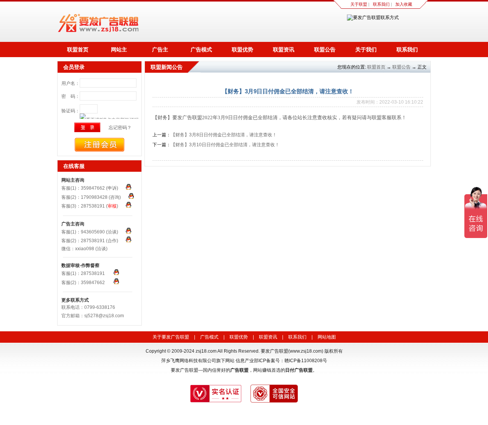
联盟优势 (242, 49)
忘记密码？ (120, 127)
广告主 (160, 49)
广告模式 (201, 49)
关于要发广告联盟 (170, 337)
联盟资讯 (283, 49)
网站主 (119, 49)
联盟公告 (325, 49)
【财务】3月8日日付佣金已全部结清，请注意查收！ (224, 134)
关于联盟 (358, 4)
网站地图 (327, 337)
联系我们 (381, 4)
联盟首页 (77, 49)
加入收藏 (403, 4)
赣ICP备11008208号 (305, 360)
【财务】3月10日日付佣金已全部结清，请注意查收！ (225, 144)
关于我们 (366, 49)
